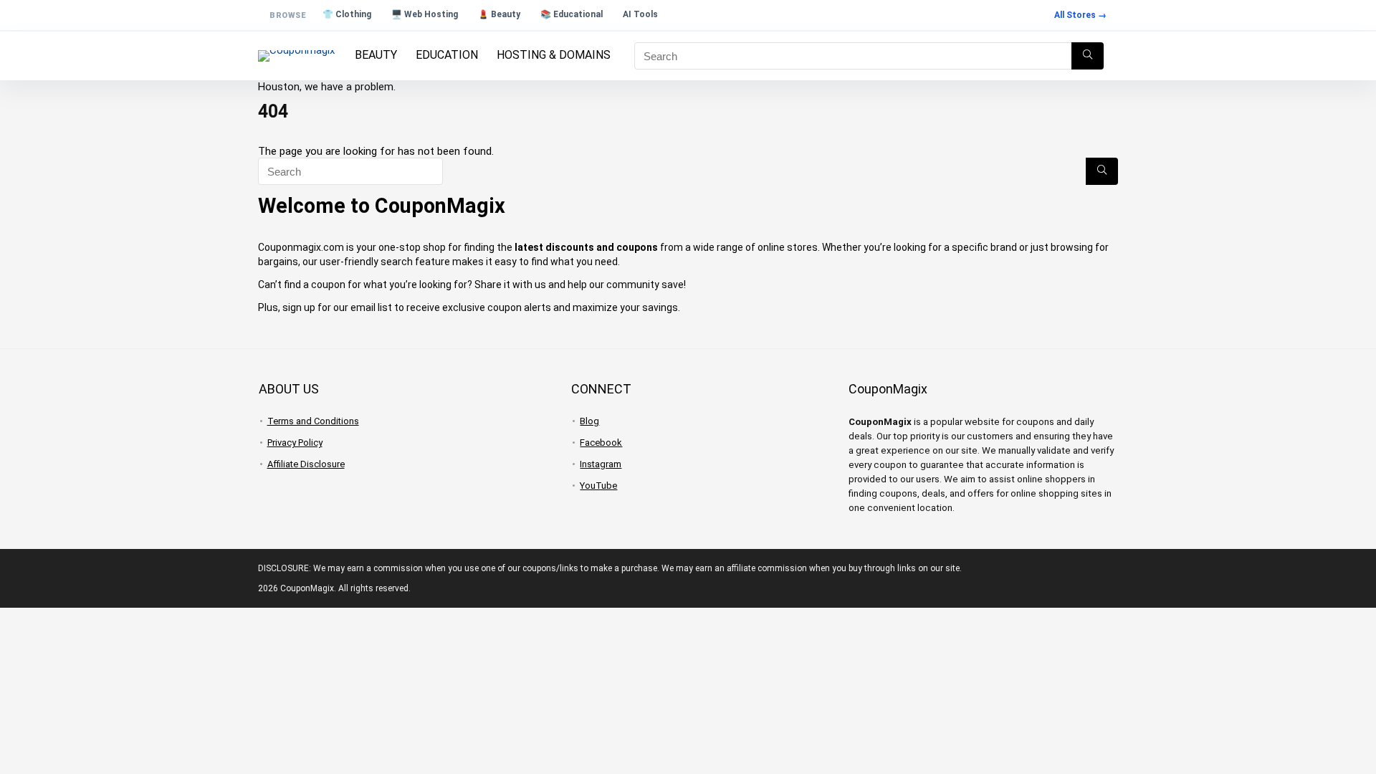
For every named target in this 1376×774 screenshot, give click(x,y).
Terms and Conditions (313, 421)
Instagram (600, 464)
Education (447, 55)
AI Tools (640, 14)
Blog (589, 421)
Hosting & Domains (554, 55)
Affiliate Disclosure (306, 464)
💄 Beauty (499, 14)
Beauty (376, 55)
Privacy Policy (294, 442)
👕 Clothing (346, 14)
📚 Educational (571, 14)
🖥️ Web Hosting (424, 14)
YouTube (598, 485)
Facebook (601, 442)
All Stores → (1080, 15)
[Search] (1087, 56)
